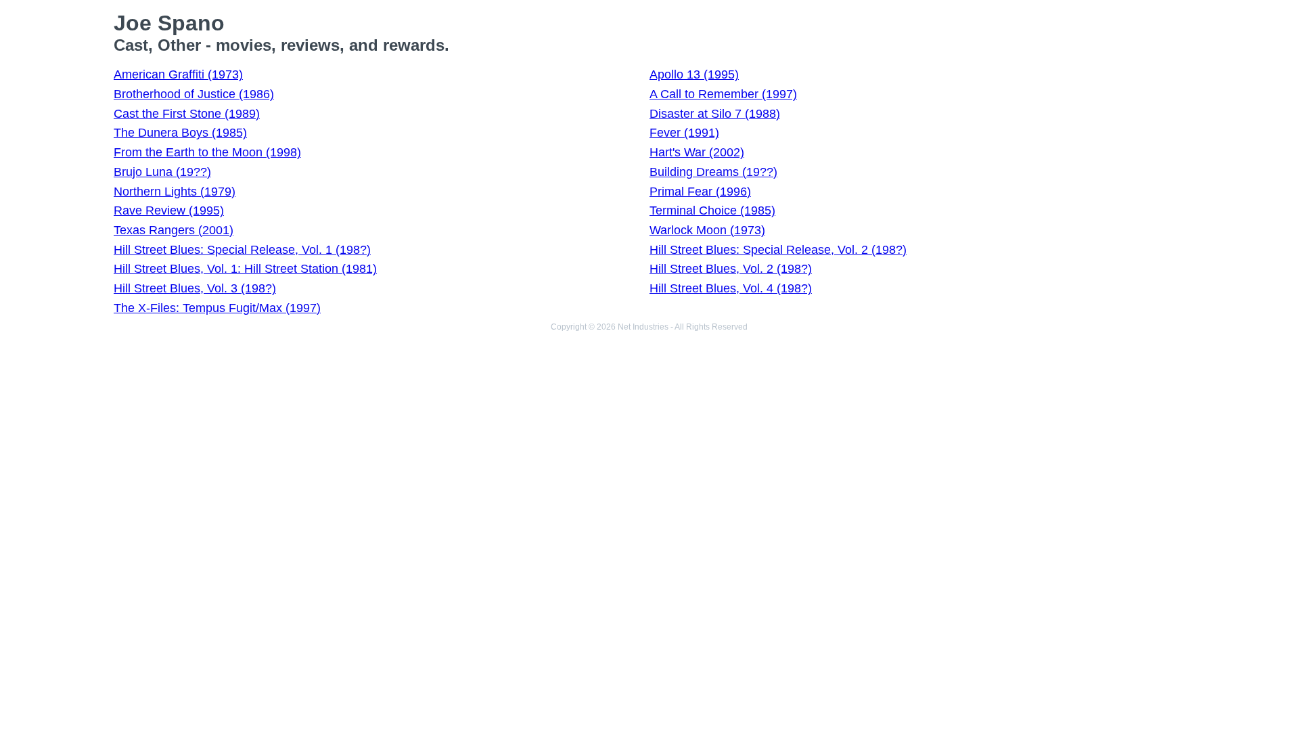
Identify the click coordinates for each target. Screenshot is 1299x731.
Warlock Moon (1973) (707, 230)
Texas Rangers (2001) (173, 230)
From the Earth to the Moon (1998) (207, 152)
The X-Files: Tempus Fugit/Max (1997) (217, 308)
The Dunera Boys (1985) (180, 132)
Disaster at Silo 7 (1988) (715, 113)
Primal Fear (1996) (700, 191)
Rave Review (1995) (169, 210)
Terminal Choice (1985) (712, 210)
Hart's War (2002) (697, 152)
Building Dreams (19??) (713, 172)
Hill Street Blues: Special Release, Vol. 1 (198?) (242, 250)
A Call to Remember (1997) (723, 94)
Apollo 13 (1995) (694, 74)
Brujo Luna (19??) (162, 172)
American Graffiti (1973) (178, 74)
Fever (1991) (684, 132)
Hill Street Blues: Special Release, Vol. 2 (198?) (778, 250)
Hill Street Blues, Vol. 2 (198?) (731, 268)
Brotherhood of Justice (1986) (194, 94)
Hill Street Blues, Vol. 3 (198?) (195, 288)
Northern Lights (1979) (174, 191)
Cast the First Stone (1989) (187, 113)
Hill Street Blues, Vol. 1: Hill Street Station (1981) (245, 268)
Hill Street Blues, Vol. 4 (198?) (731, 288)
